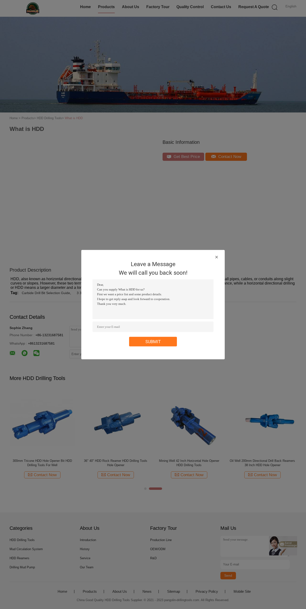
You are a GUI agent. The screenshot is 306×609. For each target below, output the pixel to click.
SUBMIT (153, 341)
